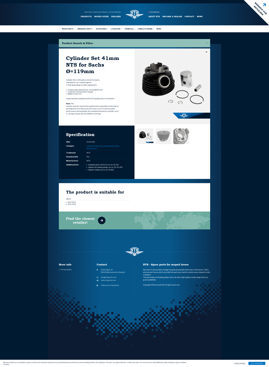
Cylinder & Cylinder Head (103, 146)
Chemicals (129, 29)
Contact (189, 16)
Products (86, 16)
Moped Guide (101, 16)
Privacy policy (66, 270)
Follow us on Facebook (110, 285)
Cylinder (90, 146)
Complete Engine (145, 29)
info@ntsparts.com (108, 277)
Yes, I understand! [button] (257, 363)
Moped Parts (67, 29)
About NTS (154, 16)
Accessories (101, 29)
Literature (115, 29)
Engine (116, 146)
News (200, 16)
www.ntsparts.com (108, 280)
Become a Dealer (172, 16)
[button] (206, 52)
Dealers (116, 16)
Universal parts (84, 29)
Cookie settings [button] (239, 363)
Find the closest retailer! (80, 220)
